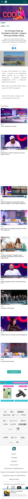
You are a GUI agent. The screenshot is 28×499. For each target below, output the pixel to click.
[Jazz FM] (22, 487)
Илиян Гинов (16, 98)
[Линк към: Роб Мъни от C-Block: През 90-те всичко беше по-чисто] (14, 148)
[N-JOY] (6, 487)
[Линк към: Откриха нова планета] (14, 405)
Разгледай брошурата (19, 432)
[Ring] (23, 464)
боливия (12, 96)
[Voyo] (5, 473)
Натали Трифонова (7, 98)
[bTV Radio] (14, 487)
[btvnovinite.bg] (13, 470)
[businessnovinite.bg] (22, 470)
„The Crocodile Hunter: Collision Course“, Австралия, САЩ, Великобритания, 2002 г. (15, 496)
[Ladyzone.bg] (12, 473)
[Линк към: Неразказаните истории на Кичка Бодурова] (14, 379)
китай (7, 96)
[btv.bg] (6, 461)
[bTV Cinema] (20, 461)
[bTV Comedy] (12, 461)
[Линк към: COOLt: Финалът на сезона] (14, 121)
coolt (22, 96)
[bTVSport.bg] (21, 474)
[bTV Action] (6, 464)
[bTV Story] (15, 464)
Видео (7, 26)
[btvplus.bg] (5, 470)
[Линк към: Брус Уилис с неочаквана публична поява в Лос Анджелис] (14, 223)
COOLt (3, 23)
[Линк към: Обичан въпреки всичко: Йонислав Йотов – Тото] (14, 326)
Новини (3, 26)
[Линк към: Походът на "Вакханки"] (14, 352)
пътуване (17, 96)
